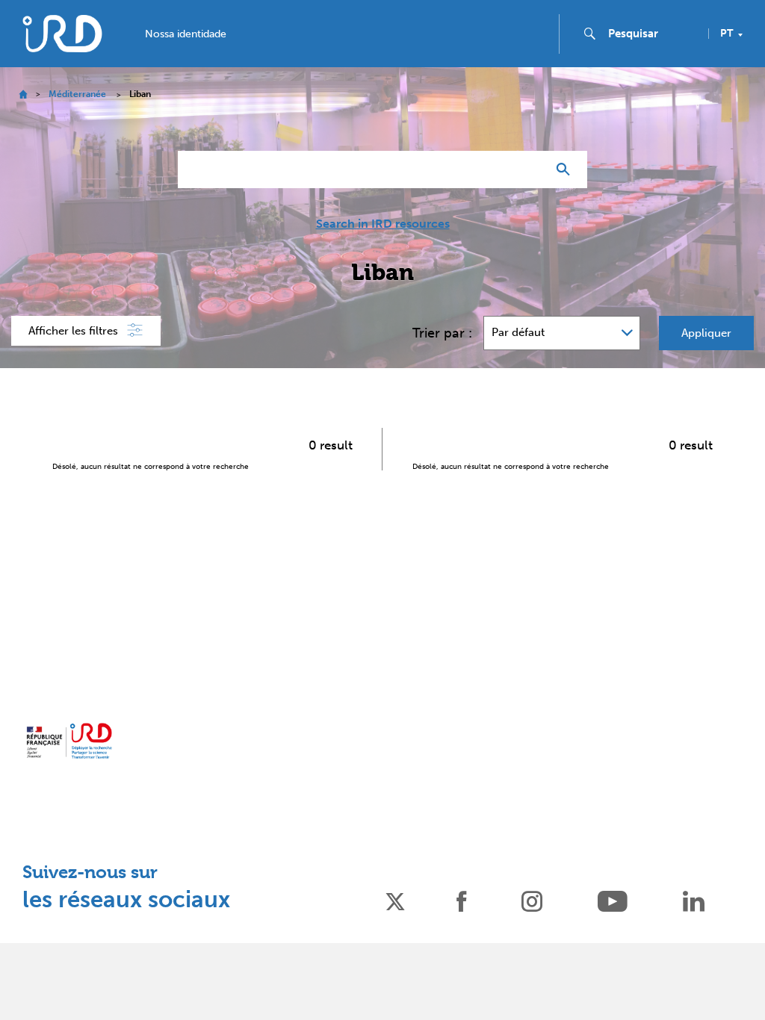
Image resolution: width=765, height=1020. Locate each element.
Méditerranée (77, 94)
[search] (652, 33)
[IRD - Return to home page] (62, 33)
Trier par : (442, 333)
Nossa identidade (185, 34)
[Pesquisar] (566, 169)
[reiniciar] (529, 169)
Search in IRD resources (383, 224)
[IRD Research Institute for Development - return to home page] (69, 740)
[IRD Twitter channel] (395, 900)
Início (23, 94)
